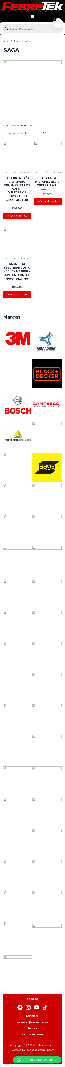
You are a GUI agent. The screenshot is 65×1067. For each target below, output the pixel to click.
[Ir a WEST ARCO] (47, 938)
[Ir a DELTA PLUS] (17, 436)
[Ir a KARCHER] (17, 560)
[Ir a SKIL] (17, 780)
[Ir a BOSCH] (17, 404)
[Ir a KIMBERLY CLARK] (47, 560)
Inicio (6, 41)
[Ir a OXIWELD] (47, 656)
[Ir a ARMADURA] (47, 342)
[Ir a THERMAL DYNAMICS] (17, 874)
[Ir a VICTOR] (47, 905)
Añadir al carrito (17, 215)
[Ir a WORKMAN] (17, 969)
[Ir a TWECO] (17, 905)
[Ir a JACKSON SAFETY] (17, 529)
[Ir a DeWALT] (47, 436)
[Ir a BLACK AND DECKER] (47, 373)
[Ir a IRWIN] (47, 498)
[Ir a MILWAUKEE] (17, 656)
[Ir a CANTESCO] (47, 404)
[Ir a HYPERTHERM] (17, 498)
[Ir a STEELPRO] (47, 843)
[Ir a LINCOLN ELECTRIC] (17, 593)
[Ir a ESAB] (47, 467)
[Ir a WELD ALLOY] (17, 936)
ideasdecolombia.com (40, 1049)
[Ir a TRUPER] (47, 874)
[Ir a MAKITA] (17, 624)
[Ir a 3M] (17, 338)
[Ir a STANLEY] (17, 811)
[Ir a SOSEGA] (47, 780)
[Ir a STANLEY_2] (47, 811)
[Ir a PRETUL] (47, 687)
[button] (32, 16)
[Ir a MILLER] (47, 624)
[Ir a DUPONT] (17, 467)
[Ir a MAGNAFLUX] (47, 593)
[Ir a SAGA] (17, 718)
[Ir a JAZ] (47, 529)
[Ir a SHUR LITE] (47, 749)
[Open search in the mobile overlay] (32, 28)
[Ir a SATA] (47, 718)
